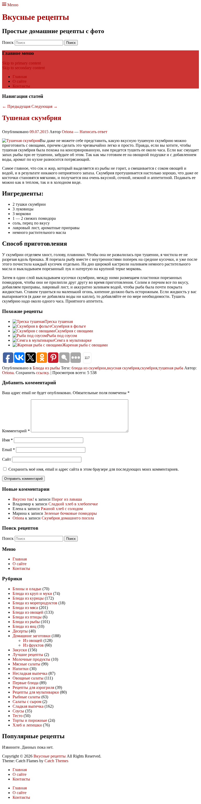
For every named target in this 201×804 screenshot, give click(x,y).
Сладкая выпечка (28, 706)
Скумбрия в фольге (68, 326)
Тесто (18, 715)
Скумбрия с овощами (74, 331)
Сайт (6, 459)
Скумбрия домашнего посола (68, 518)
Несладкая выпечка (30, 673)
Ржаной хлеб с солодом (62, 508)
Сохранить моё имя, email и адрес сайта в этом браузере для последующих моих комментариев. (93, 469)
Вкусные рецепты (35, 17)
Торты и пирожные (30, 720)
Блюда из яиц (24, 626)
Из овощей (32, 640)
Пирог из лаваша (67, 499)
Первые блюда (25, 683)
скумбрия (148, 368)
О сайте (19, 81)
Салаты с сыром (27, 701)
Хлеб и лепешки (27, 725)
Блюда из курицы (28, 598)
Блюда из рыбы (46, 368)
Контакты (21, 86)
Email (8, 449)
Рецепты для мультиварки (36, 692)
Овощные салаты (28, 678)
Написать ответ (93, 131)
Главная (20, 76)
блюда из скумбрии (88, 368)
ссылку (42, 372)
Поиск (8, 42)
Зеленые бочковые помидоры (70, 513)
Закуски (20, 650)
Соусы (18, 711)
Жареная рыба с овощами (85, 345)
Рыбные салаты (26, 697)
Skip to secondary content (23, 68)
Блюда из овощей (28, 612)
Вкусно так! (23, 499)
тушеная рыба (170, 368)
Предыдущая (16, 106)
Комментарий (16, 431)
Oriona (67, 131)
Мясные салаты (26, 664)
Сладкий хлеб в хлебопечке (73, 504)
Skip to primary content (21, 63)
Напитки (21, 668)
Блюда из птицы (27, 617)
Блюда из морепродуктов (35, 603)
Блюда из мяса (25, 607)
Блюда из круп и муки (32, 593)
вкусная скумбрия (123, 368)
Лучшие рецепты (28, 654)
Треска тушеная (59, 321)
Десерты (20, 631)
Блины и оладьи (27, 589)
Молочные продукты (31, 659)
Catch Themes (56, 761)
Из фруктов (33, 645)
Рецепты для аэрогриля (33, 687)
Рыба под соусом (62, 335)
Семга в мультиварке (73, 340)
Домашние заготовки (32, 636)
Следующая (44, 106)
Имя (7, 440)
